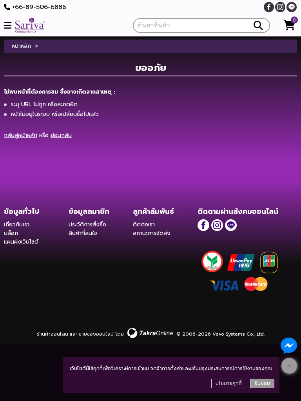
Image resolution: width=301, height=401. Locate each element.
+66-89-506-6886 (39, 7)
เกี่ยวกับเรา (16, 224)
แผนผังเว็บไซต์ (21, 242)
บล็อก (11, 233)
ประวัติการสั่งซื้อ (87, 224)
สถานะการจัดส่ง (151, 233)
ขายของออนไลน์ (96, 334)
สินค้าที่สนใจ (83, 233)
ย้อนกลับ (61, 135)
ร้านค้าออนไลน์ (52, 334)
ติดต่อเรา (144, 224)
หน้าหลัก (21, 46)
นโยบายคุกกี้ (229, 383)
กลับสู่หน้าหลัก (20, 135)
